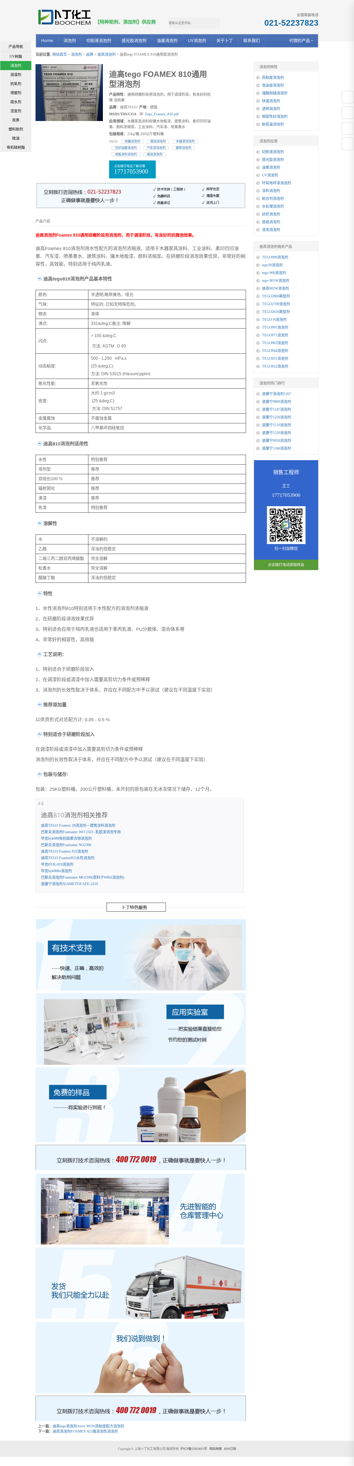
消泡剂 (69, 40)
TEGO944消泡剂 (275, 351)
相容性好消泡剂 (274, 116)
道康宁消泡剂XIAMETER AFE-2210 (69, 884)
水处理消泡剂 (273, 206)
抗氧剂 (15, 84)
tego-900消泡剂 (274, 273)
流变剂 (15, 111)
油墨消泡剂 (167, 40)
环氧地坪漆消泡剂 (276, 183)
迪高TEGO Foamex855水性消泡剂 (67, 858)
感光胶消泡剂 (134, 40)
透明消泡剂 (271, 109)
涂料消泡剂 (271, 191)
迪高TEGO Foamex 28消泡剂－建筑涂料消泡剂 (78, 825)
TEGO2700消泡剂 (276, 304)
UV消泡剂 (197, 40)
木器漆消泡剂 (185, 141)
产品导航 (16, 47)
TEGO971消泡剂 (275, 335)
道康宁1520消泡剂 (276, 433)
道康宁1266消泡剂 (276, 448)
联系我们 (251, 40)
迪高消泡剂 (106, 54)
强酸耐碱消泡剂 (274, 93)
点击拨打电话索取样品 (286, 565)
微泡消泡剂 (158, 141)
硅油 (15, 138)
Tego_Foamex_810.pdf (162, 114)
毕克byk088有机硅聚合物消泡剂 (66, 838)
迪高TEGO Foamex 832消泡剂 (64, 851)
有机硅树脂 (16, 147)
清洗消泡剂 (271, 230)
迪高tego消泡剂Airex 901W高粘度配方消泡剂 (88, 1426)
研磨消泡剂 (132, 141)
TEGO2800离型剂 (276, 296)
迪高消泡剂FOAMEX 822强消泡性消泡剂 (85, 1431)
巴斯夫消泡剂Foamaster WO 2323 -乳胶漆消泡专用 (81, 832)
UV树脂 (16, 56)
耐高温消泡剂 (273, 124)
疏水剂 (15, 102)
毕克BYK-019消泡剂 (57, 864)
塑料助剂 (16, 129)
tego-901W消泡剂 (275, 281)
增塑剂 (15, 93)
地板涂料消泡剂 (126, 154)
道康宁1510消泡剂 (276, 425)
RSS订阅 (230, 1449)
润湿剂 (15, 75)
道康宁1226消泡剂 (276, 417)
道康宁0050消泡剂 (276, 441)
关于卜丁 (224, 40)
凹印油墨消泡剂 (126, 148)
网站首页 (59, 54)
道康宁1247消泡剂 (276, 409)
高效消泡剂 (154, 154)
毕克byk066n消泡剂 (56, 871)
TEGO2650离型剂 (276, 312)
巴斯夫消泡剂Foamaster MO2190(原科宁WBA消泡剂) (82, 877)
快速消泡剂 (271, 101)
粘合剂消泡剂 (273, 198)
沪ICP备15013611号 (193, 1449)
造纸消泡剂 (271, 222)
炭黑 (15, 120)
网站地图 (215, 1449)
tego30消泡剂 (272, 265)
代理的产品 (299, 40)
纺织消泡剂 (271, 214)
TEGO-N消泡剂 (274, 320)
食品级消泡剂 (273, 85)
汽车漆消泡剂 (156, 148)
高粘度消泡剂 (273, 77)
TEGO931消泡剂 (275, 358)
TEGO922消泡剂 (275, 366)
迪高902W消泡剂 (275, 288)
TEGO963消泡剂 (275, 343)
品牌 (89, 54)
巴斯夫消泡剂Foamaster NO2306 (66, 845)
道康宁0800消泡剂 (276, 402)
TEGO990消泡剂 (275, 257)
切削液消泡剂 (98, 40)
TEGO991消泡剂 (275, 327)
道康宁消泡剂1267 (276, 394)
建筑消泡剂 (183, 148)
